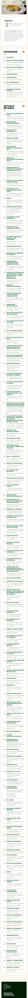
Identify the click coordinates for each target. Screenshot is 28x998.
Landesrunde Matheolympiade (11, 305)
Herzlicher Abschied (13, 363)
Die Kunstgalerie (11, 74)
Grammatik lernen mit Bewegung (13, 809)
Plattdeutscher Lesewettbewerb (11, 787)
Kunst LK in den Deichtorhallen (11, 951)
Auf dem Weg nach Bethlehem (12, 470)
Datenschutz (9, 995)
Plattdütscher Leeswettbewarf (11, 890)
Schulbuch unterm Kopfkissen (12, 611)
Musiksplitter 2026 (12, 138)
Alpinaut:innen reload (14, 693)
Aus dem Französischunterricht (14, 735)
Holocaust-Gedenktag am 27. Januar (14, 382)
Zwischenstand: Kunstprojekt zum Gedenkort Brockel (12, 262)
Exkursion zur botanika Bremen (14, 827)
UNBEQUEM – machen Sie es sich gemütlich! (14, 516)
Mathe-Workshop (12, 535)
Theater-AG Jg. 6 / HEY (13, 771)
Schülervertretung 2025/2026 (12, 644)
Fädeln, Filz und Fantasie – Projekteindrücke (15, 181)
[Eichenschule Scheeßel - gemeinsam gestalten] (4, 2)
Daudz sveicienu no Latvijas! (12, 880)
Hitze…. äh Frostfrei (13, 456)
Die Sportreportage (12, 82)
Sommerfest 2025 (11, 764)
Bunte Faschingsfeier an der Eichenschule (14, 313)
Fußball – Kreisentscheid (14, 960)
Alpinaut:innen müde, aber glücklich (15, 661)
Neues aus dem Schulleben (14, 60)
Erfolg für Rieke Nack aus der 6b (14, 338)
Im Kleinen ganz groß (13, 246)
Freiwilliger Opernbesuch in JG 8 (14, 114)
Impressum (8, 993)
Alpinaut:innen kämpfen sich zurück (14, 652)
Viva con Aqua (11, 944)
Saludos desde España (13, 578)
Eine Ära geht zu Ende (13, 438)
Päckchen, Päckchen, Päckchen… (13, 543)
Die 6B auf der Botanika (14, 863)
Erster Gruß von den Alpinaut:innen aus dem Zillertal (14, 703)
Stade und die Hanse (12, 908)
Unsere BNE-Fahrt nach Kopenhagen (13, 559)
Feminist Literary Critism (14, 629)
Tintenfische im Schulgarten (11, 130)
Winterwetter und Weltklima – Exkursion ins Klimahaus (15, 446)
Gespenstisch (10, 685)
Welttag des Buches (12, 834)
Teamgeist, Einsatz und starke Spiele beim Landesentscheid (13, 294)
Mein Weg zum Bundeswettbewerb (12, 122)
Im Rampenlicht (11, 77)
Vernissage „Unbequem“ (14, 509)
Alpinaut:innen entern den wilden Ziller (15, 670)
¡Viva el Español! (11, 855)
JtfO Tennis (10, 800)
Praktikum (9, 57)
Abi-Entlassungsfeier (13, 731)
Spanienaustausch (12, 935)
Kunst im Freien (11, 678)
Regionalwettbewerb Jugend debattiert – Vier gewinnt (14, 393)
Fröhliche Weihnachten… (14, 463)
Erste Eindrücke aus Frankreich (12, 619)
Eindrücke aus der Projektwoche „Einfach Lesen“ (14, 190)
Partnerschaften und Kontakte (13, 89)
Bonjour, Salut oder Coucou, (13, 900)
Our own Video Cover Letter (13, 818)
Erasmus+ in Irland (12, 602)
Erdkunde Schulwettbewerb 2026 (13, 285)
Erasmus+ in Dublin (12, 967)
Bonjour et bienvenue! (13, 841)
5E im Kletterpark (12, 780)
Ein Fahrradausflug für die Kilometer (14, 636)
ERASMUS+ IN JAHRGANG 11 (14, 928)
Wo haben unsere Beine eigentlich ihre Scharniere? (14, 238)
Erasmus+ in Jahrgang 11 (14, 915)
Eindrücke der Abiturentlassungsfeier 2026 (14, 148)
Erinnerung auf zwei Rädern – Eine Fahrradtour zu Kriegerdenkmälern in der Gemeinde (15, 592)
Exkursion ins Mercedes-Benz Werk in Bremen (14, 374)
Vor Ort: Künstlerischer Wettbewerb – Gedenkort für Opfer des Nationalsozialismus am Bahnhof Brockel (14, 418)
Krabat (8, 198)
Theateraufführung (13, 850)
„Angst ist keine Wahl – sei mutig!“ (14, 714)
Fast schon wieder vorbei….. (12, 485)
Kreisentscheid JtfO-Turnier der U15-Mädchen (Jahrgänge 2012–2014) (14, 169)
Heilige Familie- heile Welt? (15, 478)
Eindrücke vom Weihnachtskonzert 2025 (14, 495)
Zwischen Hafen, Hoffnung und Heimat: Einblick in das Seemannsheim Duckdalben (15, 404)
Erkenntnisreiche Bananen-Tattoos (12, 740)
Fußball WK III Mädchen (14, 756)
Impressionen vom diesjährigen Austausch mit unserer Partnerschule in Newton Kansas (15, 569)
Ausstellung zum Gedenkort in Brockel (13, 227)
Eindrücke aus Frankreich (15, 581)
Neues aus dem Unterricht (14, 67)
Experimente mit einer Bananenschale (13, 722)
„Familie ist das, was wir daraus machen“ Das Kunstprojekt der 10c (14, 347)
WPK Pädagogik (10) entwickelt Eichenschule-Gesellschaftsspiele (14, 501)
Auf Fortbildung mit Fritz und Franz (14, 321)
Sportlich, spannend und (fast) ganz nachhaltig (14, 355)
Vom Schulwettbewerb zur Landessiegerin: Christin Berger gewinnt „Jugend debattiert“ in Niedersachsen (15, 275)
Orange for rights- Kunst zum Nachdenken (14, 526)
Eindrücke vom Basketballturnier (12, 430)
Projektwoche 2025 (12, 749)
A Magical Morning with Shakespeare (14, 551)
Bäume (8, 872)
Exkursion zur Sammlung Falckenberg (14, 253)
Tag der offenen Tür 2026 (14, 331)
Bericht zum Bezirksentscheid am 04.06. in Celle (14, 159)
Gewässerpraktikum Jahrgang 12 (13, 217)
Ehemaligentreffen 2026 (14, 207)
